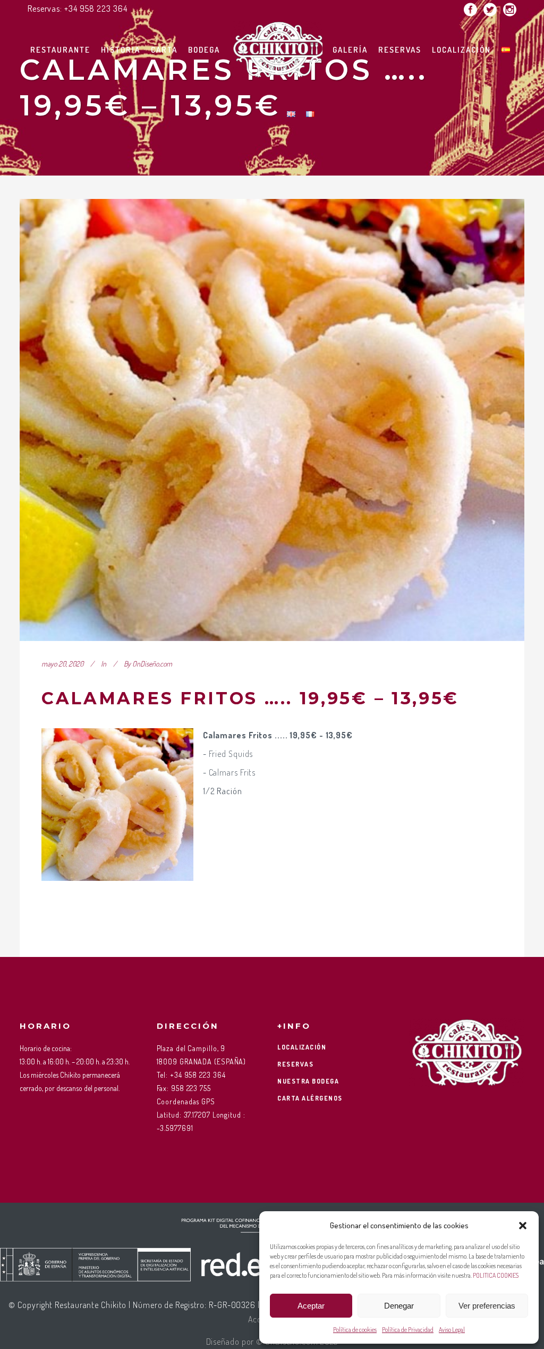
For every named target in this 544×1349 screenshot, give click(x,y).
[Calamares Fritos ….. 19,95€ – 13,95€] (272, 420)
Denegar (399, 1305)
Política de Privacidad (408, 1330)
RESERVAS (295, 1064)
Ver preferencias (486, 1305)
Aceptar (311, 1305)
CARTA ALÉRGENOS (310, 1098)
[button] (522, 1225)
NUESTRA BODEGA (308, 1081)
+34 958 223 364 (96, 8)
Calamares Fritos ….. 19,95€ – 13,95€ (250, 698)
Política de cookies (355, 1330)
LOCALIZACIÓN (301, 1047)
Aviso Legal (452, 1330)
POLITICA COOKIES (495, 1275)
